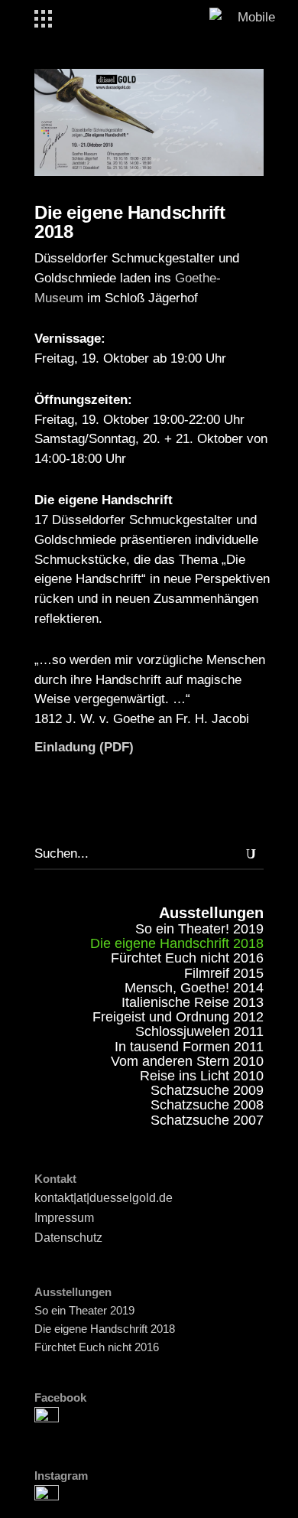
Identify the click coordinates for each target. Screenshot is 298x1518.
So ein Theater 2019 (84, 1310)
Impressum (64, 1217)
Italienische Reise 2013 (192, 1002)
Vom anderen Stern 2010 (187, 1061)
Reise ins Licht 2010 (202, 1075)
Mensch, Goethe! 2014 (194, 987)
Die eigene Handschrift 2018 (104, 1328)
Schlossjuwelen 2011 (199, 1031)
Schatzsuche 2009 (207, 1090)
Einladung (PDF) (84, 747)
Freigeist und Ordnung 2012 (178, 1016)
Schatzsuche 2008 (207, 1104)
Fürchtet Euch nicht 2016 (187, 958)
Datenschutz (68, 1237)
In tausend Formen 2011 (189, 1046)
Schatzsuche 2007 (207, 1120)
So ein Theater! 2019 (199, 929)
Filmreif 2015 (224, 973)
